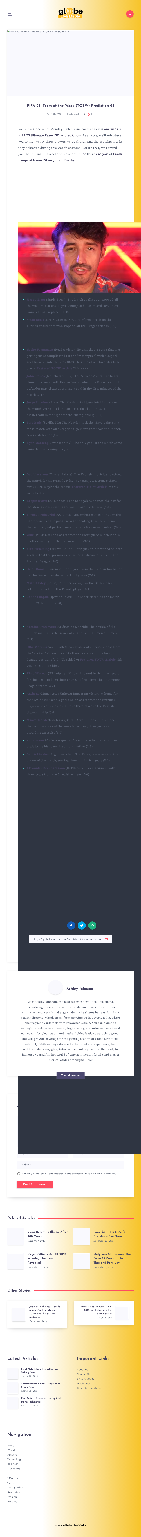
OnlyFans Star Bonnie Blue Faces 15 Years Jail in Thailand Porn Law (112, 1258)
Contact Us (83, 1374)
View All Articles (70, 1075)
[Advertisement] (70, 194)
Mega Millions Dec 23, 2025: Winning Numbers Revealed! (47, 1258)
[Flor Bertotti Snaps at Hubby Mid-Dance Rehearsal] (12, 1403)
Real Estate (14, 1492)
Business (12, 1464)
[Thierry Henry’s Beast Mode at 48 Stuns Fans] (12, 1388)
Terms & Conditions (89, 1388)
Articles (12, 1501)
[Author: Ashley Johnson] (55, 987)
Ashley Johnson (79, 989)
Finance (12, 1454)
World (11, 1450)
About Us (82, 1369)
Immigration (15, 1487)
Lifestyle (12, 1478)
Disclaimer (83, 1383)
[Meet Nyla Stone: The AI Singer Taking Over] (12, 1373)
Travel (11, 1483)
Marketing (13, 1468)
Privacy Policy (85, 1378)
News (10, 1445)
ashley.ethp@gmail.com (77, 1060)
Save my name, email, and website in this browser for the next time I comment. (69, 1173)
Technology (14, 1459)
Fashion (12, 1497)
